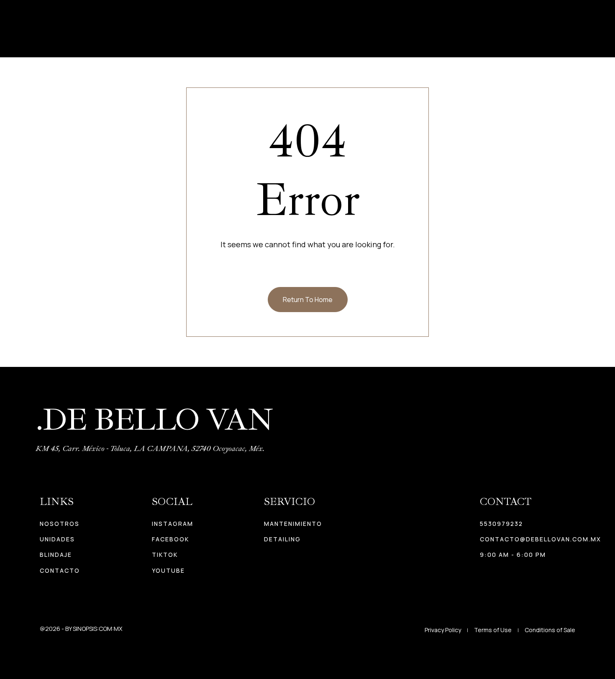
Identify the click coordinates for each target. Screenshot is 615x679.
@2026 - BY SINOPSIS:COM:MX (81, 629)
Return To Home (308, 299)
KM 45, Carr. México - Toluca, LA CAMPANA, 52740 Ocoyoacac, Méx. (150, 448)
